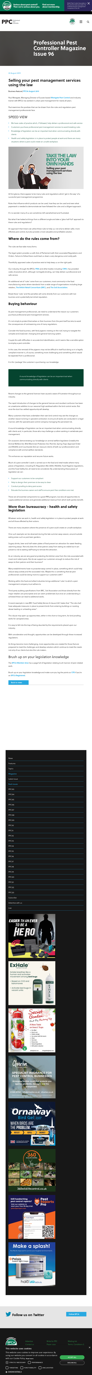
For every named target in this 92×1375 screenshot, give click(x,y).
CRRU (64, 268)
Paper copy (51, 1344)
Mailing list (72, 1341)
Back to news (16, 682)
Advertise (29, 1341)
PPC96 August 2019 (31, 91)
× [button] (89, 1347)
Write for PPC (52, 1341)
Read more (29, 1359)
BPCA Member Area (20, 663)
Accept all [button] (72, 1357)
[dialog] (46, 1360)
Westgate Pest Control (60, 97)
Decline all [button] (72, 1363)
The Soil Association (58, 287)
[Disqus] (46, 716)
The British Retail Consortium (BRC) (31, 287)
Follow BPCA (74, 1314)
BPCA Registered (18, 675)
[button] (31, 1371)
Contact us (29, 1344)
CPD (73, 672)
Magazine (10, 17)
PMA (37, 268)
